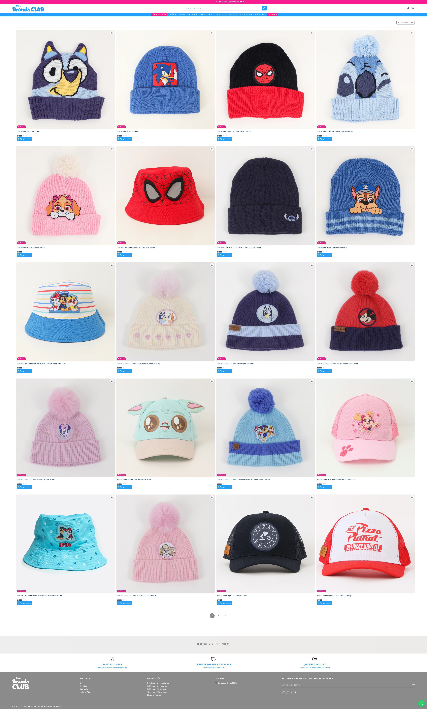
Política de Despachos (157, 686)
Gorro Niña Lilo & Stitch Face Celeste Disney (335, 131)
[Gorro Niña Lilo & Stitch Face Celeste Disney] (365, 79)
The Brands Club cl (35, 706)
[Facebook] (284, 693)
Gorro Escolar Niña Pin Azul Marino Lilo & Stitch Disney (239, 247)
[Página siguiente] (225, 615)
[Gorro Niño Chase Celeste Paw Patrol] (365, 195)
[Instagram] (291, 693)
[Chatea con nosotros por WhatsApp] (421, 703)
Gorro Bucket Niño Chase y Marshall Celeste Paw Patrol (39, 595)
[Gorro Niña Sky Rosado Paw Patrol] (65, 195)
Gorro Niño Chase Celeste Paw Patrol (332, 247)
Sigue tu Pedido (154, 695)
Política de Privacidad (156, 689)
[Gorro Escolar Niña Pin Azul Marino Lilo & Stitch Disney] (265, 195)
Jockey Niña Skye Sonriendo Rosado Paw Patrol (336, 479)
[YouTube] (295, 693)
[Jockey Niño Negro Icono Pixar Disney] (265, 543)
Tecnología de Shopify (52, 706)
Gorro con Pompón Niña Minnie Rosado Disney (36, 479)
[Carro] (413, 8)
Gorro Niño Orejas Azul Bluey (28, 131)
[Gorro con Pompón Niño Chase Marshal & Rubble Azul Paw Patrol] (265, 427)
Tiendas (83, 686)
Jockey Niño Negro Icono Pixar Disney (232, 595)
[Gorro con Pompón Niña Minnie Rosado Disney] (65, 427)
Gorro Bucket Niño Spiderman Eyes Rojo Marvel (136, 247)
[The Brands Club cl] (28, 8)
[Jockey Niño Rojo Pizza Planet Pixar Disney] (365, 543)
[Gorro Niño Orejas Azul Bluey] (65, 79)
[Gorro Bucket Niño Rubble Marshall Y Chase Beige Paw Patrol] (65, 311)
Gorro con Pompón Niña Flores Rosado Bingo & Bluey (138, 363)
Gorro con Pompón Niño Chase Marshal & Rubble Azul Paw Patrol (243, 479)
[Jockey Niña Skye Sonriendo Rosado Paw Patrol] (365, 427)
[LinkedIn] (288, 693)
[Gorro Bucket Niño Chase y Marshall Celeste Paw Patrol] (65, 543)
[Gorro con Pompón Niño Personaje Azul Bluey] (265, 311)
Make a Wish (85, 692)
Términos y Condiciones (157, 692)
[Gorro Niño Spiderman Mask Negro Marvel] (265, 79)
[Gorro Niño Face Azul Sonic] (165, 79)
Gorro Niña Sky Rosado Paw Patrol (31, 247)
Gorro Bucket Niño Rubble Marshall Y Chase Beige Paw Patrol (41, 363)
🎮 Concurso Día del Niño (226, 683)
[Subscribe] (413, 685)
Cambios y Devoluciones (158, 683)
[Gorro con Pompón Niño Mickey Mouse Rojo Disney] (365, 311)
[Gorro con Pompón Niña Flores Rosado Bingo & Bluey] (165, 311)
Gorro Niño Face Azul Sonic (128, 131)
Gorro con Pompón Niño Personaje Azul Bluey (235, 363)
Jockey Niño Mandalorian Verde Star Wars (134, 479)
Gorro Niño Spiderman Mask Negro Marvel (234, 131)
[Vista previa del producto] (112, 33)
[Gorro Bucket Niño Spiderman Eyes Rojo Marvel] (165, 195)
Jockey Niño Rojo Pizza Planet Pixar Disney (334, 595)
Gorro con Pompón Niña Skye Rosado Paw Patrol (136, 595)
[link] (45, 683)
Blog (82, 683)
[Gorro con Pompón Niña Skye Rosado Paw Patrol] (165, 543)
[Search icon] (264, 8)
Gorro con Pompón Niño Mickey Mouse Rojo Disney (337, 363)
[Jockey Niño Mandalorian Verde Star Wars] (165, 427)
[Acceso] (408, 8)
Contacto (84, 689)
